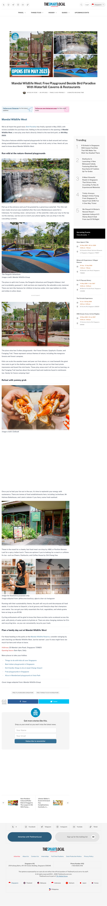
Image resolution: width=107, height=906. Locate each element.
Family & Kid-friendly (57, 92)
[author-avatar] (24, 93)
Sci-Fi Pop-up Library (84, 280)
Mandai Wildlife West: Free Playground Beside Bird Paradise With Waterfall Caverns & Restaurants (53, 85)
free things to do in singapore (48, 692)
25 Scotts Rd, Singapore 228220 (89, 306)
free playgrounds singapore (22, 692)
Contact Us (35, 856)
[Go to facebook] (8, 5)
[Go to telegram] (13, 5)
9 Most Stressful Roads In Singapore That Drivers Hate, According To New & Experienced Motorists (91, 182)
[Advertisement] (35, 774)
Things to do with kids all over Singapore (21, 660)
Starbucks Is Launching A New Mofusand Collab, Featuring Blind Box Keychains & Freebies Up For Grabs (90, 165)
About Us (26, 856)
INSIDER (51, 12)
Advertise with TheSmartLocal (30, 837)
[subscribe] (93, 837)
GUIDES (64, 12)
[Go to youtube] (23, 5)
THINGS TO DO (36, 12)
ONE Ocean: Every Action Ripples (88, 314)
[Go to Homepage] (54, 5)
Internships (45, 856)
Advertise (17, 856)
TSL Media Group (62, 876)
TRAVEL (21, 12)
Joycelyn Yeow (32, 92)
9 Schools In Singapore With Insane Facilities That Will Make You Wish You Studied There (90, 149)
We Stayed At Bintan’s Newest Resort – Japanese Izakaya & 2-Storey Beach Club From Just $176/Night (91, 214)
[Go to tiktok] (28, 5)
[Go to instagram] (18, 5)
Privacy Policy (88, 856)
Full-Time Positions (57, 856)
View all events (82, 235)
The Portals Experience (85, 298)
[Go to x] (4, 5)
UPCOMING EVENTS (82, 12)
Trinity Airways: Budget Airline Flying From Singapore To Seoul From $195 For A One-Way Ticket (90, 198)
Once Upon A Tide (83, 242)
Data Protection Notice (74, 856)
